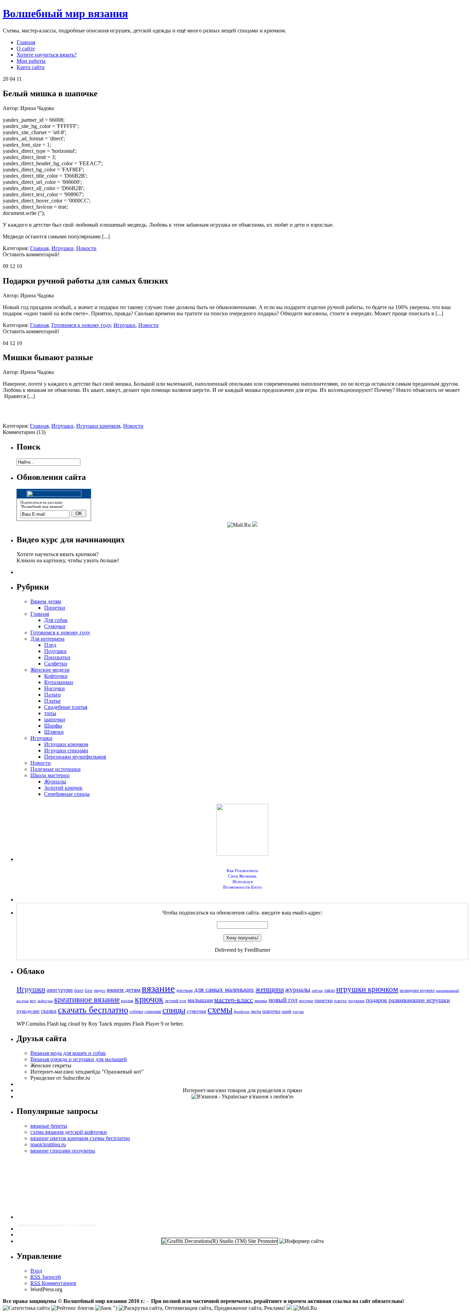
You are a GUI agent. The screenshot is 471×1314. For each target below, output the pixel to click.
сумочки (196, 1011)
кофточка (45, 1001)
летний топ (175, 1000)
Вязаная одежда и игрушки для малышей (78, 1059)
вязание (158, 988)
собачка (136, 1011)
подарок (376, 1000)
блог (89, 990)
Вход (36, 1271)
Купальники (58, 682)
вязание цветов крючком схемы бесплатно (80, 1138)
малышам (200, 1000)
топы (50, 713)
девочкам (184, 990)
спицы (174, 1010)
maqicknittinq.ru (48, 1144)
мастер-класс (233, 1000)
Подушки (55, 651)
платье (340, 1000)
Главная (26, 42)
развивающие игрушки (419, 1000)
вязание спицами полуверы (62, 1151)
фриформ (241, 1012)
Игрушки (62, 248)
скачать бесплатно (93, 1010)
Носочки (54, 688)
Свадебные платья (65, 707)
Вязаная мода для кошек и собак (68, 1053)
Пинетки (54, 608)
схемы (220, 1010)
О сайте (26, 48)
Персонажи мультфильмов (75, 757)
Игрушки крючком (98, 426)
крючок (149, 999)
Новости (86, 248)
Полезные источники (55, 769)
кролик (127, 1000)
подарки (356, 1000)
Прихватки (57, 657)
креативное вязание (87, 999)
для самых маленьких (224, 989)
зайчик (317, 990)
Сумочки (55, 626)
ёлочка (298, 1012)
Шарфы (53, 726)
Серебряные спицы (67, 794)
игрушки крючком (367, 989)
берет (78, 990)
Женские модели (50, 670)
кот (33, 1000)
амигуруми (60, 990)
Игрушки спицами (66, 750)
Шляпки (54, 732)
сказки (49, 1011)
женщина (269, 989)
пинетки (323, 1000)
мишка (260, 1000)
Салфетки (55, 663)
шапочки (54, 719)
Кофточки (56, 676)
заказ (329, 990)
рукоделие (28, 1011)
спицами (152, 1011)
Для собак (56, 620)
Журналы (55, 781)
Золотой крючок (63, 788)
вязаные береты (48, 1126)
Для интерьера (47, 639)
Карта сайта (30, 67)
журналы (297, 989)
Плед (50, 645)
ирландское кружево (417, 990)
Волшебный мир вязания (65, 13)
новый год (283, 1000)
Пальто (52, 695)
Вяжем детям (45, 601)
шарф (286, 1011)
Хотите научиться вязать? (47, 55)
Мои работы (31, 61)
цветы (256, 1011)
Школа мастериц (50, 775)
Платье (52, 701)
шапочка (271, 1011)
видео (100, 990)
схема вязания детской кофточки (68, 1132)
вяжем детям (123, 989)
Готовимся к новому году (81, 325)
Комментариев (53, 1283)
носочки (306, 1000)
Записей (45, 1277)
